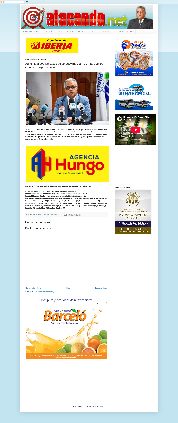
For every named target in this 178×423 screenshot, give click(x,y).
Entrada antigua (101, 288)
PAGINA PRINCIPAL (31, 31)
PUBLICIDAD (92, 31)
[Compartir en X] (74, 214)
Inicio (68, 288)
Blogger (102, 406)
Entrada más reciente (33, 288)
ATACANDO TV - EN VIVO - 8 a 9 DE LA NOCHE (63, 31)
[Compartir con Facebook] (77, 214)
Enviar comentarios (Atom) (44, 292)
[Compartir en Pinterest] (79, 214)
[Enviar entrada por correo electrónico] (65, 214)
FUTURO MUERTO (125, 31)
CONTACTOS (107, 31)
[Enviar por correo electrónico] (69, 214)
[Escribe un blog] (72, 214)
